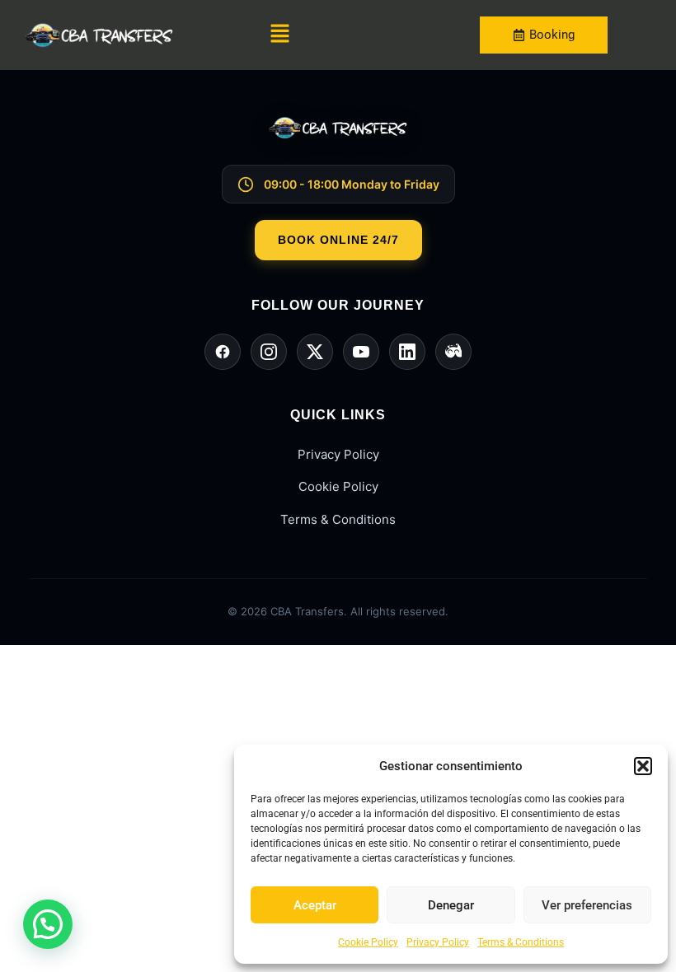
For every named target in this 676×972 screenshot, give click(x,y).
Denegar (451, 905)
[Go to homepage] (338, 141)
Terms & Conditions (520, 942)
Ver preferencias (587, 905)
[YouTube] (361, 352)
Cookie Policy (368, 942)
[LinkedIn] (407, 352)
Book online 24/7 (338, 239)
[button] (643, 766)
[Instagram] (269, 352)
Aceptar (314, 905)
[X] (315, 352)
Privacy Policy (437, 942)
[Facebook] (222, 352)
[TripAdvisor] (453, 352)
